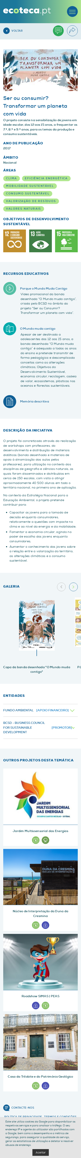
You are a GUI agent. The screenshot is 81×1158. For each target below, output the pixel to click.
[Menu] (72, 11)
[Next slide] (73, 587)
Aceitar (41, 1152)
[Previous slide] (61, 587)
